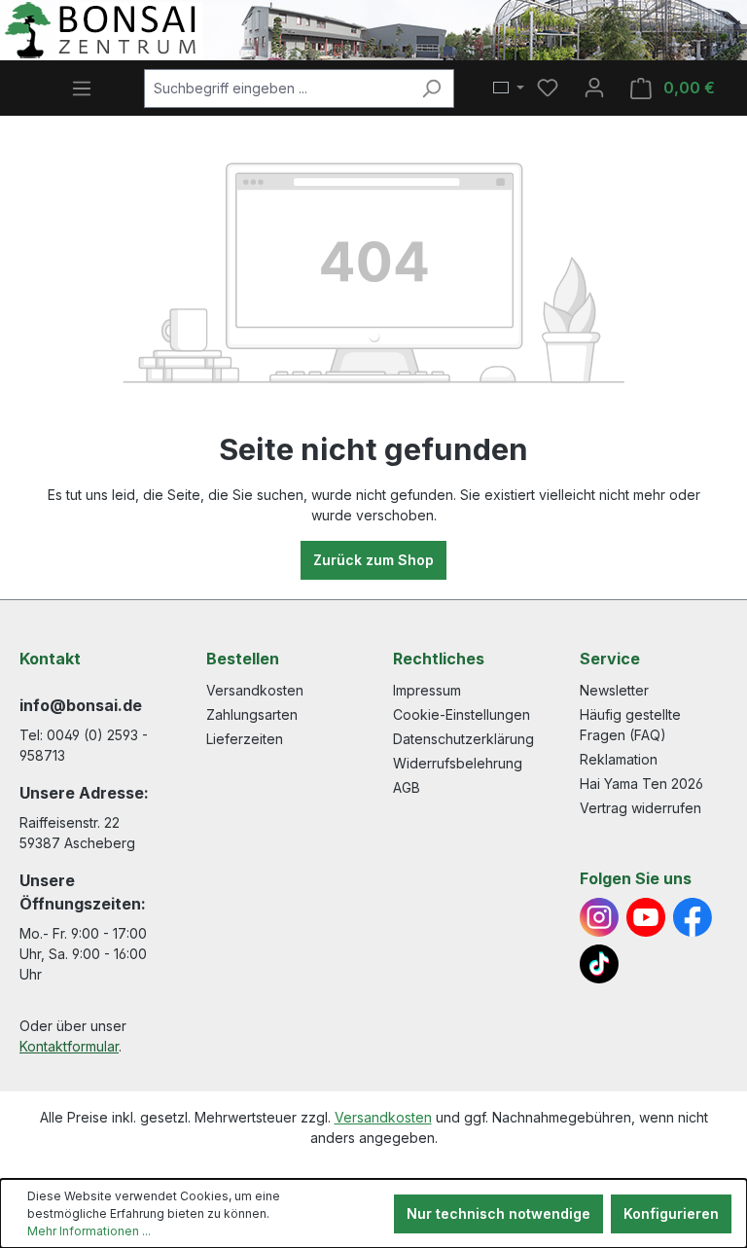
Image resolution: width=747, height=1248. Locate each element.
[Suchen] (431, 88)
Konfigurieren (671, 1213)
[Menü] (81, 88)
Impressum (427, 690)
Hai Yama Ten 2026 (641, 783)
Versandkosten (254, 690)
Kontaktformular (69, 1046)
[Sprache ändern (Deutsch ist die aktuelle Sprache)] (508, 88)
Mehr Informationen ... (89, 1231)
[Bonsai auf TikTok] (599, 964)
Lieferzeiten (244, 739)
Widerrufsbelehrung (457, 763)
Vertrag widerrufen (640, 808)
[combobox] (276, 88)
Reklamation (619, 759)
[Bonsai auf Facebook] (692, 917)
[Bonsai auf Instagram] (599, 917)
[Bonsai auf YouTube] (645, 917)
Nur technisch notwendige (498, 1213)
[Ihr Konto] (594, 87)
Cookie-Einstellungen (461, 714)
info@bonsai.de (80, 705)
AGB (406, 787)
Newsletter (614, 690)
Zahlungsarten (252, 714)
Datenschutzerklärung (463, 739)
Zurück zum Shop (373, 560)
